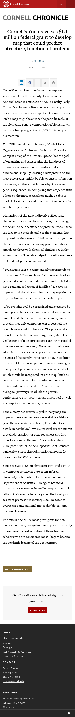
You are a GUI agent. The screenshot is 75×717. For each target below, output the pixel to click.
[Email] (68, 713)
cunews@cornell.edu (13, 681)
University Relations (13, 656)
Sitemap (7, 643)
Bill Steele (39, 60)
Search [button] (61, 4)
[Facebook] (53, 713)
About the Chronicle (13, 638)
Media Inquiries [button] (17, 569)
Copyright (8, 647)
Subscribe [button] (37, 610)
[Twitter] (60, 713)
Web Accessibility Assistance (17, 651)
